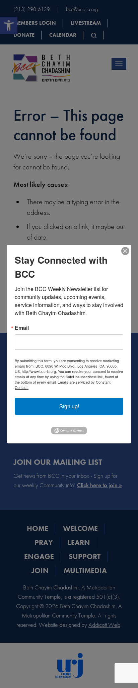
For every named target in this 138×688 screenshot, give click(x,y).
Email (22, 327)
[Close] (125, 251)
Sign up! (69, 406)
